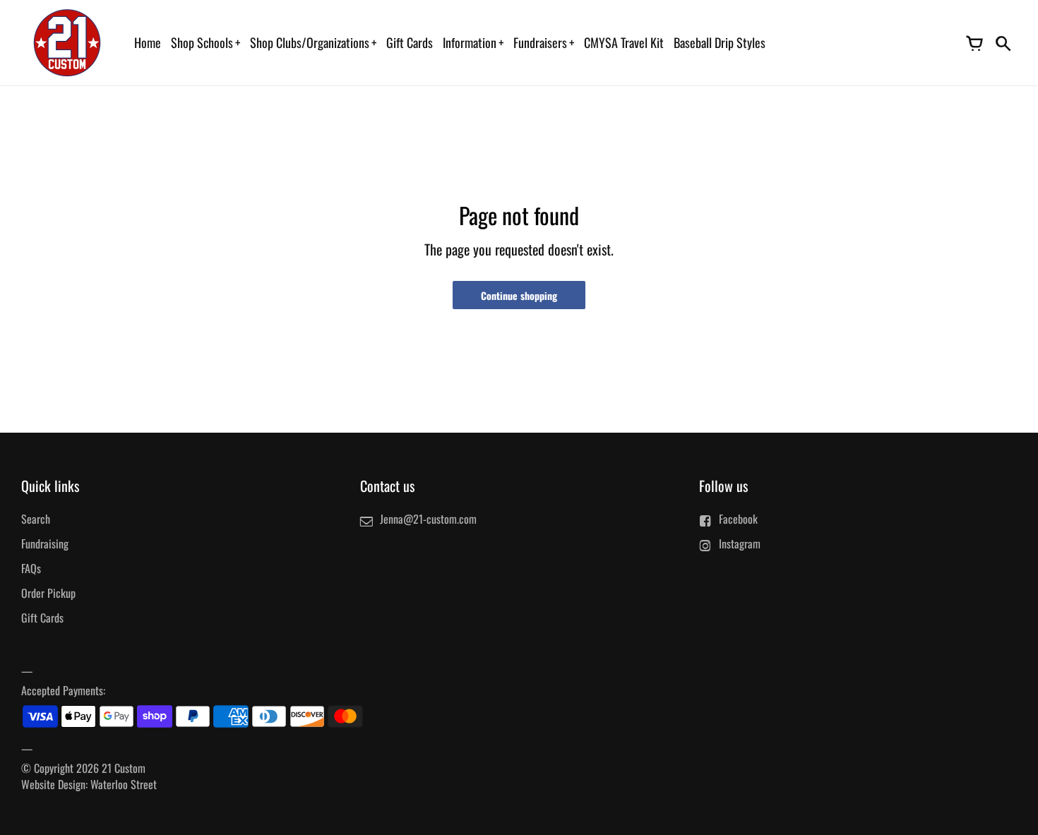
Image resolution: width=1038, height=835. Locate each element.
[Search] (1003, 42)
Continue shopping (519, 295)
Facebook (738, 518)
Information (469, 42)
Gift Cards (409, 42)
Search (35, 518)
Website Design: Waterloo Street (89, 784)
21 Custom (123, 767)
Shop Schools (202, 42)
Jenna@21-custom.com (428, 518)
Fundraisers (540, 42)
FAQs (31, 568)
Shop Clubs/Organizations (309, 42)
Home (147, 42)
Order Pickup (48, 592)
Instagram (739, 543)
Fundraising (44, 543)
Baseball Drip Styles (719, 42)
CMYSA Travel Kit (624, 42)
